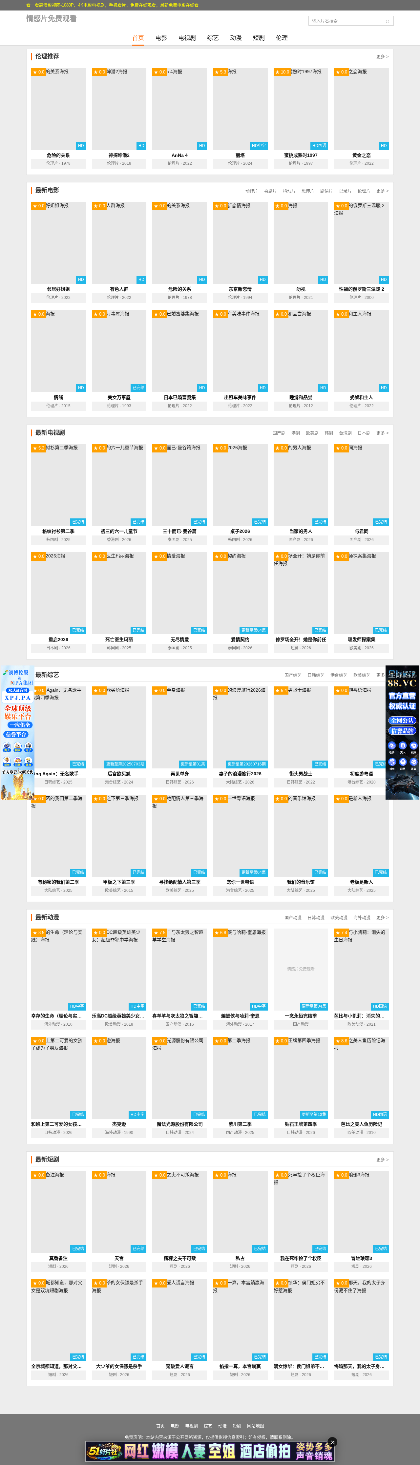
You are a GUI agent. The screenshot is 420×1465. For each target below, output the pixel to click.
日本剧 (364, 432)
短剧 (259, 38)
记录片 (345, 190)
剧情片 (326, 190)
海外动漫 (361, 917)
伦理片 (364, 190)
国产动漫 (293, 917)
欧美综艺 (361, 675)
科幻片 (289, 190)
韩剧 (329, 432)
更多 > (382, 56)
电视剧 (187, 38)
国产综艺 (293, 675)
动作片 (251, 190)
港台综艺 (338, 675)
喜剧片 (270, 190)
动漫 (236, 38)
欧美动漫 (338, 917)
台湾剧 (345, 432)
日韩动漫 (316, 917)
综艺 (213, 38)
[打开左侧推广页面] (17, 732)
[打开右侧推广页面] (402, 732)
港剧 (295, 432)
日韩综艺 (316, 675)
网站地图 (255, 1425)
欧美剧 (312, 432)
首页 (138, 38)
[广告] (210, 1451)
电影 (161, 38)
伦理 (282, 38)
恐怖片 (308, 190)
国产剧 (279, 432)
